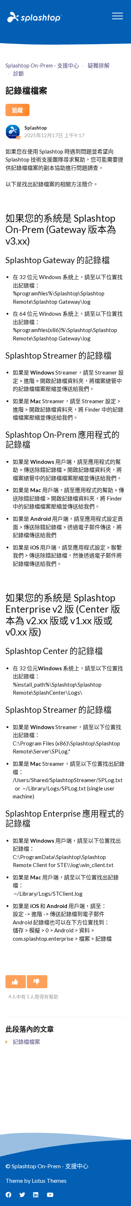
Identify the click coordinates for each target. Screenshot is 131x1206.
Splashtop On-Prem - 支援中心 (42, 65)
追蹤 (17, 110)
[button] (117, 16)
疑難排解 (99, 65)
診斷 (18, 73)
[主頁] (33, 16)
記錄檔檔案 (26, 1041)
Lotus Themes (49, 1180)
